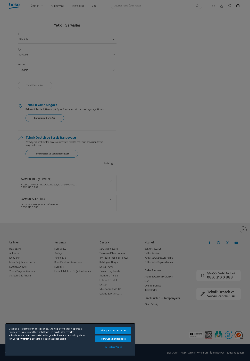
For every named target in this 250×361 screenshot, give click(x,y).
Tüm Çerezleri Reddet (113, 338)
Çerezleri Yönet (113, 347)
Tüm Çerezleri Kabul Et (113, 330)
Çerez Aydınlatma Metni (26, 338)
